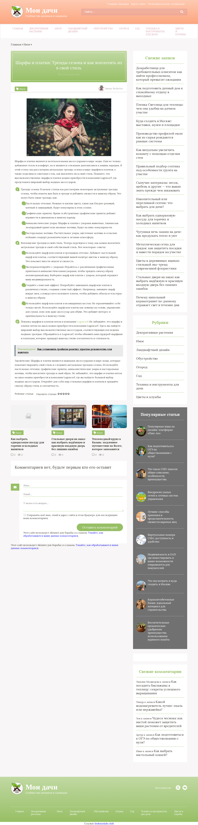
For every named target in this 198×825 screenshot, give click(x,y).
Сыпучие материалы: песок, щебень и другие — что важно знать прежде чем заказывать (158, 186)
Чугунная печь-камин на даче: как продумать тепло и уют (158, 234)
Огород (124, 28)
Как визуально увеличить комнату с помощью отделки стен (158, 153)
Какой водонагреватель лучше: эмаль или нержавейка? (159, 705)
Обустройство (103, 28)
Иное (58, 28)
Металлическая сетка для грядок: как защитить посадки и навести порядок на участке (159, 248)
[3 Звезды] (63, 393)
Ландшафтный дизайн (77, 30)
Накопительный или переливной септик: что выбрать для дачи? (154, 203)
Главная (17, 28)
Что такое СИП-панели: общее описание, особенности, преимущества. (163, 474)
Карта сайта (138, 3)
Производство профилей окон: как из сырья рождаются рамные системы (159, 137)
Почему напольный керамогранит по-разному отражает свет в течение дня (157, 301)
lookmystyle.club (104, 823)
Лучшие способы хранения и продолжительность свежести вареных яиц (162, 517)
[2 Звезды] (61, 393)
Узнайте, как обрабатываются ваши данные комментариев (63, 534)
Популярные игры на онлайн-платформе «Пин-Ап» (161, 430)
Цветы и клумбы (180, 31)
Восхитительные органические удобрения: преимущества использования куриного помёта (159, 631)
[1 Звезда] (58, 393)
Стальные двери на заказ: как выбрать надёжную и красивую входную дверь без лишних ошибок (159, 283)
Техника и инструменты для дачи (155, 31)
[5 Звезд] (68, 393)
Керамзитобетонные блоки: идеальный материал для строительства (161, 604)
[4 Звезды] (66, 393)
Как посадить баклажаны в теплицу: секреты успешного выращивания (158, 687)
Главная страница (118, 3)
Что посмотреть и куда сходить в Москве (162, 582)
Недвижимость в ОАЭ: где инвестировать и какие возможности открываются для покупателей (162, 561)
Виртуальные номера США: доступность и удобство (161, 538)
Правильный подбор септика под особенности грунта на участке (158, 170)
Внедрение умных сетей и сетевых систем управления (163, 495)
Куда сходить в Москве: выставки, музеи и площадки (158, 123)
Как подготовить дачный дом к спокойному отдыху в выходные (159, 92)
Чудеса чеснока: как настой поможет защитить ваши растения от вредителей (159, 722)
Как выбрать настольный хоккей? (154, 753)
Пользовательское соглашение (166, 3)
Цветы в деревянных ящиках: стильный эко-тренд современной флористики (158, 264)
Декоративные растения (39, 30)
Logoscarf (82, 321)
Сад (137, 28)
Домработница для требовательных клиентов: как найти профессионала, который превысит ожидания (159, 73)
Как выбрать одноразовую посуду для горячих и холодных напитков (155, 219)
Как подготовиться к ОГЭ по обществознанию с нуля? (161, 451)
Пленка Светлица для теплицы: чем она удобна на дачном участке (159, 108)
